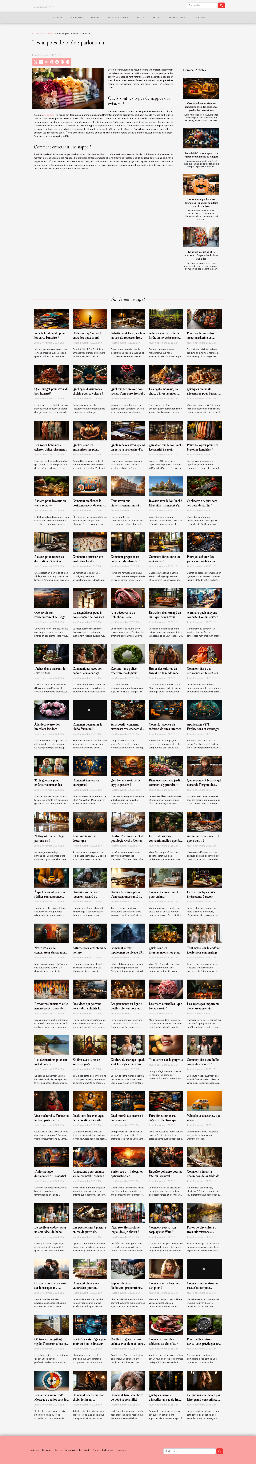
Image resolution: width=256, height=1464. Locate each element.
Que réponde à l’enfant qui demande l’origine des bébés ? (204, 784)
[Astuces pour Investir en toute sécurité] (51, 486)
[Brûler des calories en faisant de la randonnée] (166, 654)
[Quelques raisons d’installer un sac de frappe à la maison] (166, 1380)
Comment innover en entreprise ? (86, 782)
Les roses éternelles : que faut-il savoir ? (165, 1006)
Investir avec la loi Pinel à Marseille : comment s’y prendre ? (165, 505)
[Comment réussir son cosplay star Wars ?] (166, 1212)
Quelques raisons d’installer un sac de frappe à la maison (166, 1399)
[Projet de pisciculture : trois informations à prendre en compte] (204, 1212)
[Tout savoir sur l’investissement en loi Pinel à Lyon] (128, 486)
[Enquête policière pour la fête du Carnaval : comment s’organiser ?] (166, 1157)
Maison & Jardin (118, 17)
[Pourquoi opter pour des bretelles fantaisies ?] (204, 430)
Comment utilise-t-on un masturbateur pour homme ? (203, 1287)
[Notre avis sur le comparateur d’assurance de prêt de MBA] (51, 933)
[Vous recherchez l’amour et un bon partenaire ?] (51, 1101)
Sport (156, 17)
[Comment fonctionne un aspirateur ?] (166, 542)
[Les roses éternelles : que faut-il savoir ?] (166, 989)
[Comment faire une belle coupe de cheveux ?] (204, 1045)
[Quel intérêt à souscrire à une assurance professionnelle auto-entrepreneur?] (128, 1101)
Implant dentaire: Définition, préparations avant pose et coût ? (126, 1287)
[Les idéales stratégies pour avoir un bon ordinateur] (90, 1324)
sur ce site (48, 115)
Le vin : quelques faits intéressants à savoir (201, 894)
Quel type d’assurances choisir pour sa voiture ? (88, 391)
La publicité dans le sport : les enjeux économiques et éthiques (201, 154)
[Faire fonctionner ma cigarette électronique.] (166, 1101)
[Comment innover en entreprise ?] (90, 765)
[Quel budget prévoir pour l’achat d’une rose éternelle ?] (128, 374)
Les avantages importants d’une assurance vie (203, 1006)
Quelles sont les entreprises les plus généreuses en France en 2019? (88, 451)
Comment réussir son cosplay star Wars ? (162, 1229)
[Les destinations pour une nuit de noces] (51, 1045)
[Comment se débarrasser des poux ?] (166, 1268)
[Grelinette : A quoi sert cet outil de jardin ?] (204, 486)
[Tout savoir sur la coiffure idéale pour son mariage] (204, 933)
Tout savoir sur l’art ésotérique (85, 838)
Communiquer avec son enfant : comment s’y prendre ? (87, 672)
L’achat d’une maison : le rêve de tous (49, 670)
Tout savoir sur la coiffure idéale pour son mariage (203, 950)
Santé (140, 17)
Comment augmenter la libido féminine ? (87, 726)
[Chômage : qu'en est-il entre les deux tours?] (90, 318)
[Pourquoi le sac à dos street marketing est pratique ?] (204, 318)
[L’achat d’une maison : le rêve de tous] (51, 654)
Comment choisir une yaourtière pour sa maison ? (86, 1287)
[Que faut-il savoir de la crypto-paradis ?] (128, 765)
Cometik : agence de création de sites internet (165, 726)
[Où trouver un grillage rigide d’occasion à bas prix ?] (51, 1324)
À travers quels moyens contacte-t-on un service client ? (202, 616)
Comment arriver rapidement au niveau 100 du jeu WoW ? (127, 952)
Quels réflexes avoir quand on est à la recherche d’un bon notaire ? (128, 449)
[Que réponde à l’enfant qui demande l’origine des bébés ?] (204, 765)
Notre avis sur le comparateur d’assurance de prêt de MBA (49, 952)
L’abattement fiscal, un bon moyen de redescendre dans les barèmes (128, 337)
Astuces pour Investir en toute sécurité (50, 503)
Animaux (56, 17)
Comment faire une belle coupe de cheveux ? (203, 1061)
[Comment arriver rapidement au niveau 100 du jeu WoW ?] (128, 933)
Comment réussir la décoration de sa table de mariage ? (203, 1175)
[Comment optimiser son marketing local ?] (90, 542)
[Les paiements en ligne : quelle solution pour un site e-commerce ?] (128, 989)
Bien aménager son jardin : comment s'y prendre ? (166, 782)
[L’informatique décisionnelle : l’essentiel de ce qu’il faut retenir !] (51, 1157)
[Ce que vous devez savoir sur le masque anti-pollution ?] (51, 1268)
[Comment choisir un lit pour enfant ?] (166, 877)
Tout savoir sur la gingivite (166, 1059)
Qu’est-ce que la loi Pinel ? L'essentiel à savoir (166, 447)
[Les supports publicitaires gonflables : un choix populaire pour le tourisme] (201, 184)
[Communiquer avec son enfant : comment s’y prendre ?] (90, 654)
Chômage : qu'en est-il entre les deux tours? (87, 335)
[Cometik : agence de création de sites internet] (166, 709)
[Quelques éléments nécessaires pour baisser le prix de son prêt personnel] (204, 374)
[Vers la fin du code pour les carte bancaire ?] (51, 318)
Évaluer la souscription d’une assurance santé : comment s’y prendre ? (125, 896)
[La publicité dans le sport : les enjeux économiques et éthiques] (201, 138)
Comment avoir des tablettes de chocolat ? (163, 1341)
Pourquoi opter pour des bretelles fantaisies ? (202, 447)
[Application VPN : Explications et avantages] (204, 709)
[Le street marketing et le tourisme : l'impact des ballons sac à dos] (201, 237)
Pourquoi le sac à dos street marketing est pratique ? (200, 337)
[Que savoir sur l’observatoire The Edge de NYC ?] (51, 598)
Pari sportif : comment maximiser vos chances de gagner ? (127, 728)
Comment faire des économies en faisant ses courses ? (202, 672)
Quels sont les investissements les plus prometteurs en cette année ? (164, 954)
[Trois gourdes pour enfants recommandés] (51, 765)
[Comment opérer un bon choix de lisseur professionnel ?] (90, 1380)
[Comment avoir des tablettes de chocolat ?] (166, 1324)
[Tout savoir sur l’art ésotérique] (90, 821)
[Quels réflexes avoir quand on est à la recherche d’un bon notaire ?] (128, 430)
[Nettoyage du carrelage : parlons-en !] (51, 821)
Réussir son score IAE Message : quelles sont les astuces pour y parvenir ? (51, 1399)
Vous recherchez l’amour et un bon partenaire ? (51, 1117)
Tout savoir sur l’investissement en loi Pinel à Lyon (125, 505)
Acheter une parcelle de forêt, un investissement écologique (164, 337)
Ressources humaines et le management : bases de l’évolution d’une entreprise (51, 1010)
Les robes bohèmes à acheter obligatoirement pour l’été (49, 449)
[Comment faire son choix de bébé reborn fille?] (128, 1380)
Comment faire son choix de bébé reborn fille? (127, 1397)
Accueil (35, 33)
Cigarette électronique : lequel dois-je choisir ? (126, 1229)
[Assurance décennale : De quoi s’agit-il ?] (204, 821)
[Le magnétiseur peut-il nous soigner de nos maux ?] (90, 598)
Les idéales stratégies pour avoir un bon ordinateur (90, 1341)
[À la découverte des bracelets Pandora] (51, 709)
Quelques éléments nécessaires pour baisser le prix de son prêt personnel (204, 393)
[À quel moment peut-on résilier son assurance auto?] (51, 877)
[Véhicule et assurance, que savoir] (204, 1101)
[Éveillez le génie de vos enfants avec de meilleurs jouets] (128, 1324)
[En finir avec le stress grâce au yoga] (90, 1045)
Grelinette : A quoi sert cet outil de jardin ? (202, 503)
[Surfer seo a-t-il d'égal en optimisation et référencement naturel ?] (128, 1157)
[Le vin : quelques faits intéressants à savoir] (204, 877)
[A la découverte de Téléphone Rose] (128, 598)
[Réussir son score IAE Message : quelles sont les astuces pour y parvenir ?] (51, 1380)
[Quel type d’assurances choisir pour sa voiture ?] (90, 374)
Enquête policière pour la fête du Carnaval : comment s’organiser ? (165, 1175)
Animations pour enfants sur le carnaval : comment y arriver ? (89, 1175)
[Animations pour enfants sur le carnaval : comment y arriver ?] (90, 1157)
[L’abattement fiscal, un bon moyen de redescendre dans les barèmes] (128, 318)
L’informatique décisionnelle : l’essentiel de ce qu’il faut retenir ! (50, 1175)
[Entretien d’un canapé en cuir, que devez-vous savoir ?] (166, 598)
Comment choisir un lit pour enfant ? (163, 894)
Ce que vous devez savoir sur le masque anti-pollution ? (50, 1287)
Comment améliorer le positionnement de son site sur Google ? (90, 505)
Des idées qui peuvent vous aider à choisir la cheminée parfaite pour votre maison (87, 1010)
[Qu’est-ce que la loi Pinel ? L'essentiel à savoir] (166, 430)
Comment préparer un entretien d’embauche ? (125, 559)
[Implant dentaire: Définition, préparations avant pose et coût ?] (128, 1268)
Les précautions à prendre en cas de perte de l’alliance (89, 1231)
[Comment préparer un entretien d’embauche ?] (128, 542)
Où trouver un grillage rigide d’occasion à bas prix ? (51, 1343)
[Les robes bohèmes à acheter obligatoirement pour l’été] (51, 430)
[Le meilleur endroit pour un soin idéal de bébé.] (51, 1212)
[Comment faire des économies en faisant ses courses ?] (204, 654)
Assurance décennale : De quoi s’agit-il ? (203, 838)
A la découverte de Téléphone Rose (123, 614)
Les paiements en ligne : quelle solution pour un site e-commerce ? (126, 1008)
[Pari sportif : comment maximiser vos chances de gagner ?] (128, 709)
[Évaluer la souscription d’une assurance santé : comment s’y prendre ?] (128, 877)
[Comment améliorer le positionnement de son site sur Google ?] (90, 486)
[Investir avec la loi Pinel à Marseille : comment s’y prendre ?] (166, 486)
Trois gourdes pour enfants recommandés (48, 782)
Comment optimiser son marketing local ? (88, 559)
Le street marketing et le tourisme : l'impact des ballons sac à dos (201, 255)
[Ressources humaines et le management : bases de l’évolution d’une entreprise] (51, 989)
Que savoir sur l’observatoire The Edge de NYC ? (49, 616)
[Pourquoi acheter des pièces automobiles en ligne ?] (204, 542)
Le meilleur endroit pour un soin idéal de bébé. (50, 1229)
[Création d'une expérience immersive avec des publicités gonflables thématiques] (201, 88)
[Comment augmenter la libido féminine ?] (90, 709)
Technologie (177, 17)
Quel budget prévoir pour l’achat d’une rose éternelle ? (128, 393)
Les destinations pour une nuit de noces (51, 1061)
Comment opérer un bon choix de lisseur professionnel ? (88, 1399)
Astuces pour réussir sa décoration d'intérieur (49, 559)
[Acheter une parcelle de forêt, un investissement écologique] (166, 318)
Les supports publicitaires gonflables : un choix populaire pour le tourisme (201, 202)
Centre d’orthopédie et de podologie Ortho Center (127, 838)
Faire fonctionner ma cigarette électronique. (163, 1117)
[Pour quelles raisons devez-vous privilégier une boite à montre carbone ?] (204, 1324)
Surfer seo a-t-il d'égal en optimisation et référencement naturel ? (127, 1175)
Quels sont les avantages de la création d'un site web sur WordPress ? (88, 1120)
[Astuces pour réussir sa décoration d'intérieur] (51, 542)
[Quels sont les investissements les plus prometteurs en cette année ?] (166, 933)
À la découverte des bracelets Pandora (47, 726)
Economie (76, 17)
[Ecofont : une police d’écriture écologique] (128, 654)
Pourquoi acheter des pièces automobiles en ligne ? (201, 561)
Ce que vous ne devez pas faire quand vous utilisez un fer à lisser (204, 1399)
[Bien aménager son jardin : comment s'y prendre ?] (166, 765)
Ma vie (95, 17)
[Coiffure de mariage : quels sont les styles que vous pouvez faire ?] (128, 1045)
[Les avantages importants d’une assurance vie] (204, 989)
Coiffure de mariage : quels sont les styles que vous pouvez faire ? (128, 1064)
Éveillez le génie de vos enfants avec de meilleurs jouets (127, 1343)
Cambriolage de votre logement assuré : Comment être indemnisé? (89, 896)
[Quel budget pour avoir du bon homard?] (51, 374)
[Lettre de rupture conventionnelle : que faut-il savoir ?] (166, 821)
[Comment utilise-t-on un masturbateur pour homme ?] (204, 1268)
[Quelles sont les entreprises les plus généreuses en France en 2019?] (90, 430)
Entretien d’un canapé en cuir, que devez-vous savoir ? (165, 616)
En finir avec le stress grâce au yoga (86, 1061)
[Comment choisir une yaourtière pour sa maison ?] (90, 1268)
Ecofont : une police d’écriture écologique (124, 670)
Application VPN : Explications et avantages (203, 726)
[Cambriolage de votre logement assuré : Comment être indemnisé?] (90, 877)
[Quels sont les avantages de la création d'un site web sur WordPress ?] (90, 1101)
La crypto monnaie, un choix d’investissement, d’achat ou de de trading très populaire (164, 395)
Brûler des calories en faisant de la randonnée (164, 670)
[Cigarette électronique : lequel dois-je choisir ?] (128, 1212)
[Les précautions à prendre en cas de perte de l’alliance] (90, 1212)
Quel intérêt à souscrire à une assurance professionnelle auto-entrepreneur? (127, 1122)
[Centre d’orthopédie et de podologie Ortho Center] (128, 821)
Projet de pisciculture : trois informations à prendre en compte (201, 1231)
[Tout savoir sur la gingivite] (166, 1045)
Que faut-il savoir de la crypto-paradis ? (125, 782)
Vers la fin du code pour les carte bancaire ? (49, 335)
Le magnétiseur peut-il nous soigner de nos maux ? (89, 616)
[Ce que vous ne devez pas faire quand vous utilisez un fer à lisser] (204, 1380)
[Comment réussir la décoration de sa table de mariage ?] (204, 1157)
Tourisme (199, 17)
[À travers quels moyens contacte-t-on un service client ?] (204, 598)
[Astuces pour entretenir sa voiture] (90, 933)
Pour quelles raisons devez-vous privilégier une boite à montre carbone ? (204, 1343)
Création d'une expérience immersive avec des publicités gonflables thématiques (201, 106)
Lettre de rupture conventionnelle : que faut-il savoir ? (166, 840)
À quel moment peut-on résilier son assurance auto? (49, 896)
